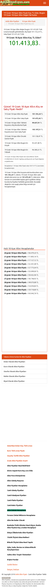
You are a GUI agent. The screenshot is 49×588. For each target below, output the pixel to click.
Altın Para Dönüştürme (16, 476)
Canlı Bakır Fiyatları (15, 505)
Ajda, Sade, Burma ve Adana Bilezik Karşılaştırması (21, 548)
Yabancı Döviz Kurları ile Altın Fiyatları (17, 357)
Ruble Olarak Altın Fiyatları (14, 376)
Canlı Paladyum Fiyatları (16, 495)
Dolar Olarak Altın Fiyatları (14, 362)
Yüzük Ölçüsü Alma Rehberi (18, 537)
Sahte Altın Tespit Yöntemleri (19, 555)
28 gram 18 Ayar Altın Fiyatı (15, 282)
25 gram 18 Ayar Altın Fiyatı (15, 271)
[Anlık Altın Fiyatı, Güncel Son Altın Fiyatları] (15, 3)
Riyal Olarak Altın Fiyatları (14, 381)
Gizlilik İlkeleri (12, 565)
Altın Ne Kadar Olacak (16, 520)
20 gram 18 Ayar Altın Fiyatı (15, 253)
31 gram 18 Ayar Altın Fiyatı (15, 293)
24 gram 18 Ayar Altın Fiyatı (15, 268)
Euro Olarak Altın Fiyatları (14, 367)
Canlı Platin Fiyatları (15, 500)
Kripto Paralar (12, 560)
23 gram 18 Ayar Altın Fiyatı (15, 264)
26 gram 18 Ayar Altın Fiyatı (15, 275)
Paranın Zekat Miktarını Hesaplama (21, 515)
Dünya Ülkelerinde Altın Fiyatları (20, 533)
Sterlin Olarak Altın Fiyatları (15, 371)
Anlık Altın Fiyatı (21, 574)
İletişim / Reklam (13, 570)
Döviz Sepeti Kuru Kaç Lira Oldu (20, 471)
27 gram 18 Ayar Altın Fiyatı (15, 279)
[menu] (44, 3)
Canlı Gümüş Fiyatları (15, 490)
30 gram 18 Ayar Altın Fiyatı (15, 290)
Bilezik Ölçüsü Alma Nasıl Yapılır (20, 542)
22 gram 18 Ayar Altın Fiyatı (15, 260)
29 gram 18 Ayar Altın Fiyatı (15, 286)
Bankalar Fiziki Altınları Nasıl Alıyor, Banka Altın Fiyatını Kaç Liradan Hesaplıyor (24, 526)
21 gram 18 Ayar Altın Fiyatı (15, 257)
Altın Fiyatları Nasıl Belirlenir (18, 466)
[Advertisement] (24, 76)
